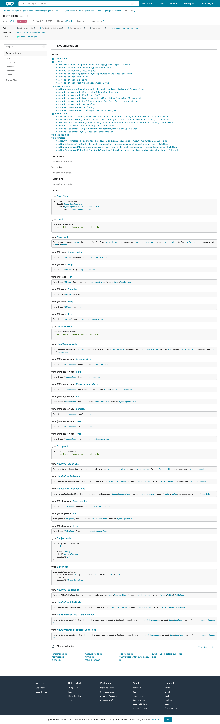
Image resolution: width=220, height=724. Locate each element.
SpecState (74, 207)
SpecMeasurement (125, 389)
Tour (70, 692)
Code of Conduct (140, 708)
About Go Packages (108, 696)
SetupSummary (80, 580)
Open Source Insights (28, 37)
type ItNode (57, 61)
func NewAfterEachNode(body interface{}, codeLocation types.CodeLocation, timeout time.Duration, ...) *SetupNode (112, 116)
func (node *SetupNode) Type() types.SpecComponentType (84, 131)
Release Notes (139, 700)
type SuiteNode (58, 138)
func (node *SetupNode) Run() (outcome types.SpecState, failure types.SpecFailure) (96, 128)
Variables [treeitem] (10, 66)
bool (118, 575)
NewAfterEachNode (68, 464)
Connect (169, 683)
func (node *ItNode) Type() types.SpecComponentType (82, 83)
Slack (167, 696)
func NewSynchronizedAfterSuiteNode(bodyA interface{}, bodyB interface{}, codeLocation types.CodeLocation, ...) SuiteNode (116, 147)
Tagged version (77, 28)
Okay (168, 719)
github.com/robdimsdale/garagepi (37, 11)
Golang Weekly (171, 708)
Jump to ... (10, 46)
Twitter (167, 688)
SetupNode (63, 446)
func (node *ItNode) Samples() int (72, 76)
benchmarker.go (59, 653)
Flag (70, 264)
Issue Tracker (138, 696)
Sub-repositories (107, 692)
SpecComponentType (78, 204)
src (80, 11)
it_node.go (56, 660)
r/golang (168, 700)
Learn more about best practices (124, 28)
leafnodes (128, 11)
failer (189, 242)
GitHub (167, 692)
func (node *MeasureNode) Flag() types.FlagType (79, 95)
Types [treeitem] (9, 75)
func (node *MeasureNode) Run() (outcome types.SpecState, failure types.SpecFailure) (97, 101)
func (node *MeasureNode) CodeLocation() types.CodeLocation (87, 92)
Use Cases (40, 688)
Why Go (146, 3)
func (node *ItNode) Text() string (71, 80)
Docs (172, 3)
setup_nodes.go (92, 660)
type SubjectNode (60, 134)
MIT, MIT (68, 21)
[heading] (10, 4)
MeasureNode (64, 326)
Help (70, 700)
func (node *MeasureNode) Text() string (75, 107)
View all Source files (206, 647)
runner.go (89, 657)
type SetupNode (59, 113)
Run (70, 276)
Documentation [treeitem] (13, 53)
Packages (189, 3)
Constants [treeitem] (11, 62)
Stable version (98, 28)
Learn (161, 3)
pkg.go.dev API (106, 700)
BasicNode (63, 196)
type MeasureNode (60, 86)
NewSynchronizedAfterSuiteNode (76, 614)
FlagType (115, 242)
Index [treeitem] (9, 58)
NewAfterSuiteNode (68, 589)
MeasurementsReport (88, 384)
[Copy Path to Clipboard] (135, 11)
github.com (89, 11)
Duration (172, 242)
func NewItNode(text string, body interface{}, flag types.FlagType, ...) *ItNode (93, 64)
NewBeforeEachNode (69, 476)
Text (70, 301)
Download (137, 688)
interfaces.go (57, 657)
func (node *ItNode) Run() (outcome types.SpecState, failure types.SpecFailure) (94, 73)
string (76, 242)
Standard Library (107, 688)
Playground (73, 688)
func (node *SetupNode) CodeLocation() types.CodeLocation (85, 125)
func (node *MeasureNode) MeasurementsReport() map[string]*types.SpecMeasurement (98, 98)
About (136, 683)
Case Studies (41, 692)
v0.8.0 (9, 21)
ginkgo (108, 11)
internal (118, 11)
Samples (72, 289)
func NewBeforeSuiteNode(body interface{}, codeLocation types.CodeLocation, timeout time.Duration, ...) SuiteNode (112, 144)
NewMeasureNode (67, 344)
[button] (18, 28)
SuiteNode (63, 566)
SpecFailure (93, 207)
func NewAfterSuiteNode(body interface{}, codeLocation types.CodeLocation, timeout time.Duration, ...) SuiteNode (111, 141)
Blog (134, 692)
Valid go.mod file (26, 28)
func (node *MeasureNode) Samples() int (75, 104)
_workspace (70, 11)
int (56, 245)
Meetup (168, 704)
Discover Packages (11, 11)
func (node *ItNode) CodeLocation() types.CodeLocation (83, 67)
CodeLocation (84, 209)
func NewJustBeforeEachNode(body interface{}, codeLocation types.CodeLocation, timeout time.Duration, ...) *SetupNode (115, 122)
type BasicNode (59, 58)
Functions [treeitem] (11, 70)
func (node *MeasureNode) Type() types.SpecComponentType (86, 110)
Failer (196, 242)
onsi (99, 11)
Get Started (74, 683)
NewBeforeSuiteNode (69, 602)
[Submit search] (137, 3)
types (66, 204)
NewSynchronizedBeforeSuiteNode (76, 629)
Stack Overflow (74, 696)
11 (82, 21)
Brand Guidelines (140, 704)
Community (205, 3)
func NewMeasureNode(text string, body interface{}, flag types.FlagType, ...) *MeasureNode (100, 89)
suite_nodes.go (125, 653)
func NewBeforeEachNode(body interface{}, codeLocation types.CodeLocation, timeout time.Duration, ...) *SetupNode (113, 119)
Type (70, 314)
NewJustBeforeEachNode (71, 488)
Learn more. (156, 719)
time (165, 242)
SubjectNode (64, 538)
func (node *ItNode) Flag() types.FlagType (76, 70)
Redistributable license (51, 28)
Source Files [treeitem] (11, 80)
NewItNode (63, 237)
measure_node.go (93, 653)
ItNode (60, 219)
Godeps (58, 11)
